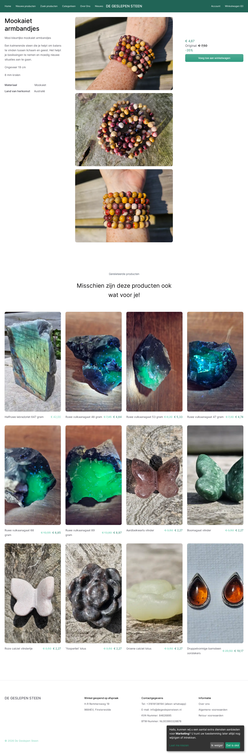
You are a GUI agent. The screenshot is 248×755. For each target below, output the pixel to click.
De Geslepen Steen (124, 6)
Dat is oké (232, 745)
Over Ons (85, 6)
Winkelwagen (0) (234, 6)
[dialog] (205, 738)
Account (215, 6)
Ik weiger (217, 745)
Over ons (204, 703)
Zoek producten (49, 6)
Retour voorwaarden (211, 715)
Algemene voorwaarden (213, 709)
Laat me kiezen (179, 745)
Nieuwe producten (26, 6)
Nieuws (99, 6)
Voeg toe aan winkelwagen (214, 58)
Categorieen (69, 6)
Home (8, 6)
